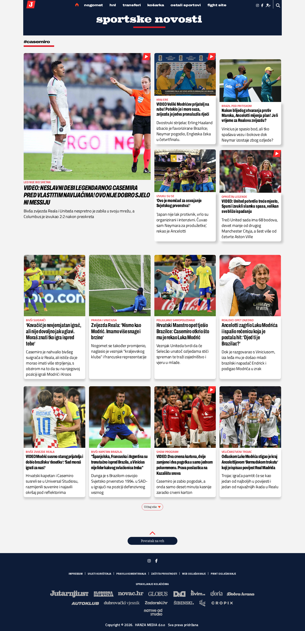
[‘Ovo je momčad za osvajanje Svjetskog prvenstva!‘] (185, 170)
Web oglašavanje (194, 573)
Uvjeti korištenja (99, 573)
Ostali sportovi (186, 5)
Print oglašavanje (223, 573)
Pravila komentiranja (131, 573)
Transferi (132, 5)
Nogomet (93, 5)
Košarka (155, 5)
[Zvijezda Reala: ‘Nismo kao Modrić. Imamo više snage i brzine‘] (119, 285)
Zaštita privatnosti (164, 573)
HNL (113, 5)
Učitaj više (150, 507)
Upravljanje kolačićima (152, 584)
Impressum (76, 573)
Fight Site (216, 5)
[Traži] (278, 5)
